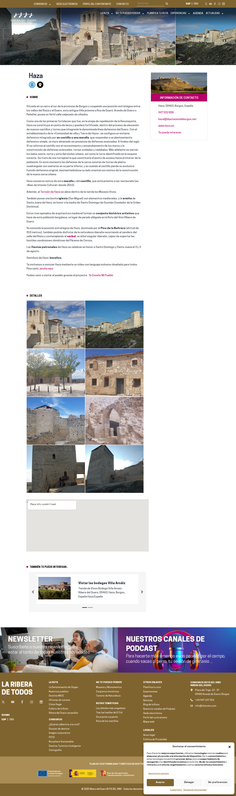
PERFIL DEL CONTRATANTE (97, 4)
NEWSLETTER (30, 639)
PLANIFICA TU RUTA (157, 13)
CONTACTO (122, 4)
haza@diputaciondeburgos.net (177, 119)
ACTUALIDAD (213, 13)
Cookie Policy (176, 790)
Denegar (189, 782)
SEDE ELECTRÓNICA (67, 4)
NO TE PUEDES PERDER (128, 13)
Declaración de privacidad (195, 790)
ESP (188, 4)
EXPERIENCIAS (178, 13)
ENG (196, 4)
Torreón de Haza (50, 192)
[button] (229, 746)
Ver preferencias (217, 782)
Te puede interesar (169, 132)
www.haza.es (166, 126)
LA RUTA (104, 13)
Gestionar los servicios (158, 774)
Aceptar (160, 782)
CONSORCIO (40, 4)
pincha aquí (46, 268)
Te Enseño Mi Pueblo (101, 275)
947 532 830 (166, 112)
